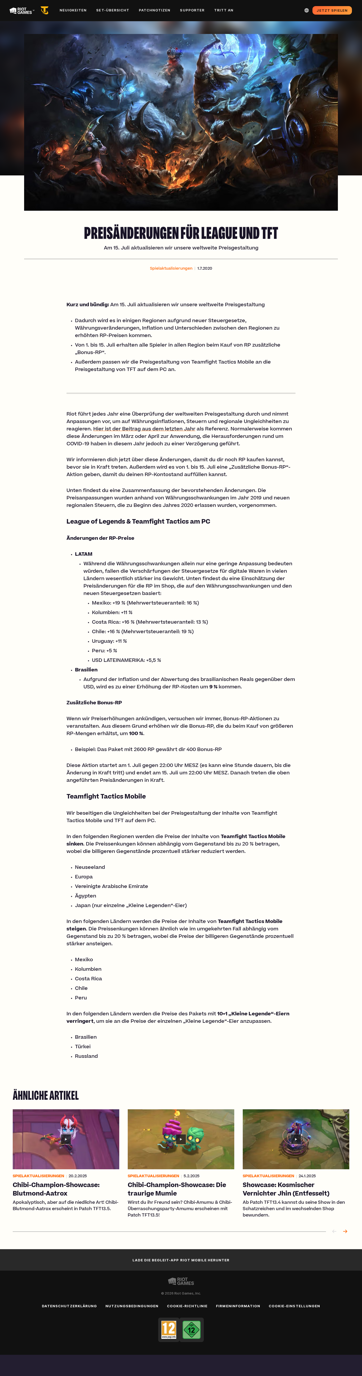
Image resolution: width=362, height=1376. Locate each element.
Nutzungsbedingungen (131, 1306)
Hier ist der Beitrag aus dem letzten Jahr (144, 429)
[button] (171, 269)
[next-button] (345, 1231)
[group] (181, 1164)
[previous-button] (334, 1231)
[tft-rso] (46, 10)
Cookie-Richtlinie (187, 1306)
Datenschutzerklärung (69, 1306)
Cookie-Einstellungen (294, 1306)
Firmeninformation (238, 1306)
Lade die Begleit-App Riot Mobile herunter (181, 1260)
